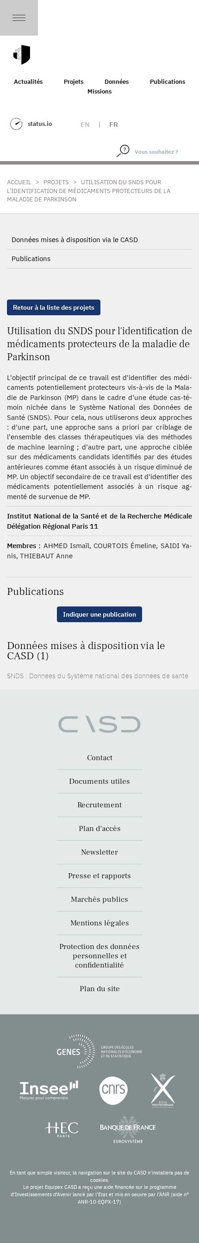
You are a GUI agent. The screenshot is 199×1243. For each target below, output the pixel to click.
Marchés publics (99, 899)
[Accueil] (21, 55)
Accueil (19, 182)
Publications (167, 81)
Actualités (28, 81)
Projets (73, 81)
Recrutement (99, 805)
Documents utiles (99, 781)
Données (117, 81)
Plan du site (100, 989)
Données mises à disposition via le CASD (75, 239)
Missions (99, 91)
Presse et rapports (99, 876)
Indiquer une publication (99, 614)
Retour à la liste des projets (53, 307)
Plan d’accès (100, 829)
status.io (40, 124)
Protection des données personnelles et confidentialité (99, 956)
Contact (99, 758)
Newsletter (99, 852)
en (85, 124)
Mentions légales (99, 923)
